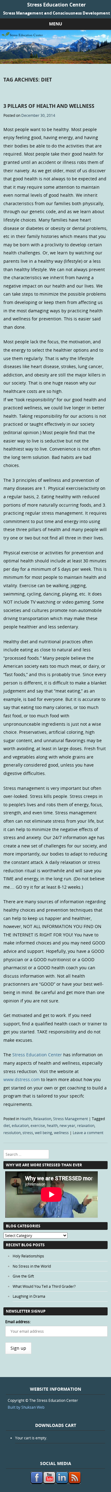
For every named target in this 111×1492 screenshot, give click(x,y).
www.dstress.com (21, 1079)
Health (25, 1118)
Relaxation (42, 1118)
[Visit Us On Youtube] (49, 1482)
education (20, 1125)
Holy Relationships (28, 1255)
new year (67, 1125)
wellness (61, 1132)
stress (28, 1132)
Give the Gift (23, 1276)
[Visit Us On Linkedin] (62, 1482)
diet (6, 1125)
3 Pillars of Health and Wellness (48, 106)
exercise (38, 1125)
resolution (12, 1132)
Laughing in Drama (29, 1296)
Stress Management (70, 1118)
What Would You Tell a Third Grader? (44, 1286)
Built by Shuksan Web (26, 1407)
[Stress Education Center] (55, 62)
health (52, 1125)
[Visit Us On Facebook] (36, 1482)
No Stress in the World (32, 1266)
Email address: (18, 1321)
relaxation (85, 1125)
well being (43, 1132)
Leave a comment (88, 1132)
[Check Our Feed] (74, 1482)
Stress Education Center (56, 4)
